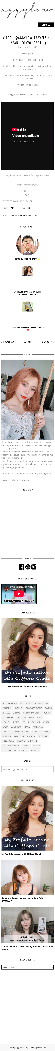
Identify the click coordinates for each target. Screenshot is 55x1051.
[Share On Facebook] (18, 208)
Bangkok (7, 708)
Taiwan (26, 745)
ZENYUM (35, 750)
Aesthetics (26, 703)
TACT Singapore (11, 745)
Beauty (19, 708)
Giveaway (29, 717)
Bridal (16, 712)
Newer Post (8, 342)
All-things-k (41, 703)
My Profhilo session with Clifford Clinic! (27, 686)
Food (18, 717)
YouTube (33, 215)
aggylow (19, 1048)
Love (27, 726)
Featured (8, 717)
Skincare (32, 740)
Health (6, 722)
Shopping (43, 736)
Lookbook (16, 726)
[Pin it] (28, 208)
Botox (48, 708)
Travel (23, 215)
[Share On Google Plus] (23, 208)
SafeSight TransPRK (24, 736)
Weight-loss (9, 750)
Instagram (34, 722)
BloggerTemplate (39, 1048)
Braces (6, 712)
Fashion (47, 712)
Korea (46, 722)
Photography (22, 731)
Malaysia (38, 726)
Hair (39, 717)
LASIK (5, 726)
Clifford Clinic (31, 712)
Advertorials (10, 703)
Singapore (8, 740)
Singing (21, 740)
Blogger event (34, 708)
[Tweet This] (12, 208)
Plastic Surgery (41, 731)
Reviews (7, 736)
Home (29, 342)
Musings (14, 215)
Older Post (47, 342)
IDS (23, 722)
